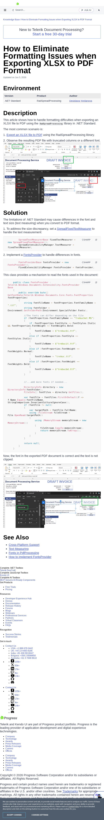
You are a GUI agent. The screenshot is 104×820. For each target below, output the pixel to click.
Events (8, 623)
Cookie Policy (73, 806)
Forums (9, 608)
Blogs (8, 611)
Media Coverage (13, 746)
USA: (22, 648)
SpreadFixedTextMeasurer (74, 228)
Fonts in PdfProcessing (24, 553)
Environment (21, 88)
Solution (15, 212)
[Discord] (12, 683)
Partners (9, 618)
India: (22, 653)
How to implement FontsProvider (30, 557)
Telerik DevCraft (7, 570)
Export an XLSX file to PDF (24, 135)
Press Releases (13, 744)
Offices (8, 751)
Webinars (10, 613)
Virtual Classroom (14, 620)
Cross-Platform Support (24, 544)
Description (20, 113)
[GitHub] (12, 680)
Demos (8, 601)
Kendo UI (4, 575)
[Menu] (5, 10)
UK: (21, 651)
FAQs (8, 625)
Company (10, 736)
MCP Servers (6, 580)
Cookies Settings (40, 815)
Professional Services (15, 615)
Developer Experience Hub (18, 598)
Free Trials (10, 587)
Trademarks (70, 791)
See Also (16, 537)
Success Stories (13, 634)
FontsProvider (32, 254)
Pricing (8, 589)
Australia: (24, 658)
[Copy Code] (96, 239)
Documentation (12, 603)
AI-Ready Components (24, 580)
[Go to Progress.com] (9, 719)
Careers (9, 748)
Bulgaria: (23, 655)
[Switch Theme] (99, 10)
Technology (11, 739)
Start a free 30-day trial (52, 34)
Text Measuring (19, 548)
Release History (13, 606)
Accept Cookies (14, 815)
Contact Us (10, 646)
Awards (9, 741)
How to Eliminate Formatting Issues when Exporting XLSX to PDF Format (56, 19)
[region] (52, 809)
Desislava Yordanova (80, 101)
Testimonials (11, 637)
